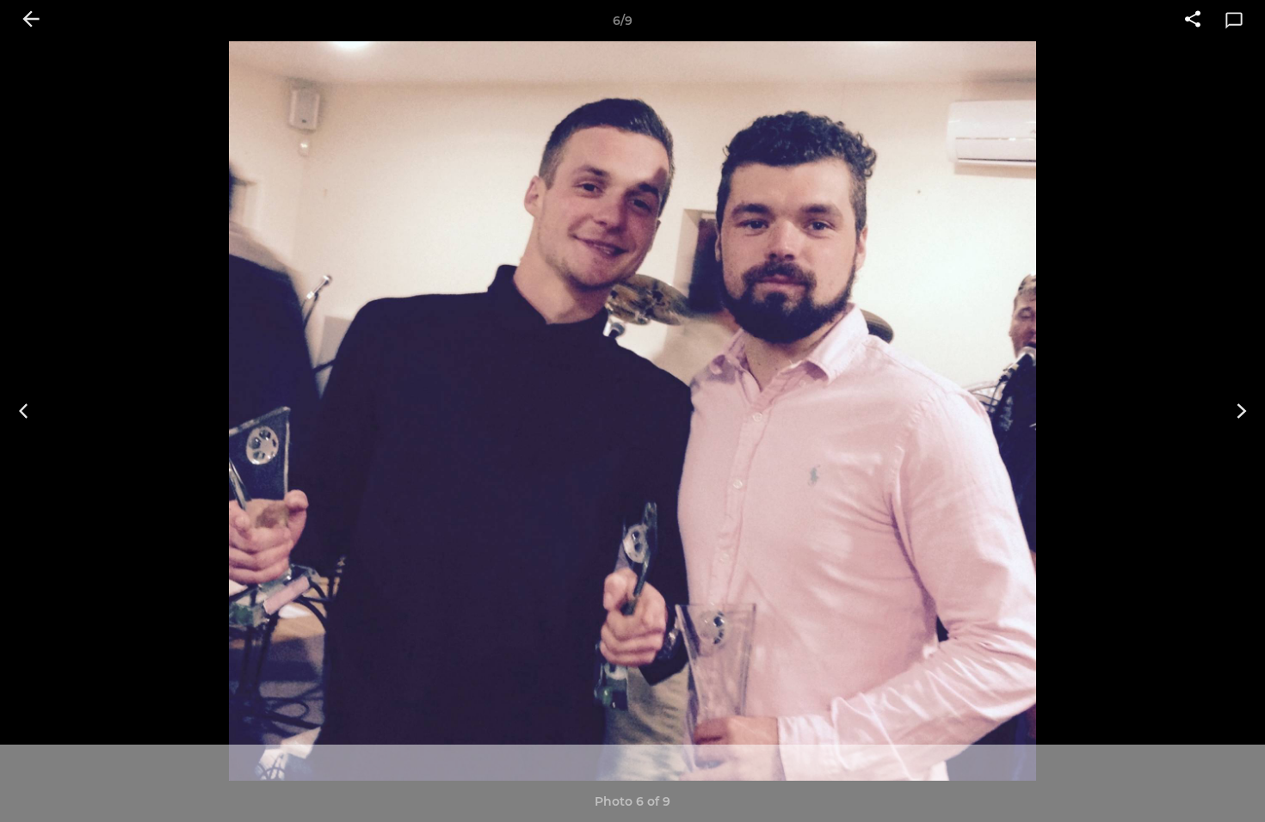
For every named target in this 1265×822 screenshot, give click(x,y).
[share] (1192, 21)
